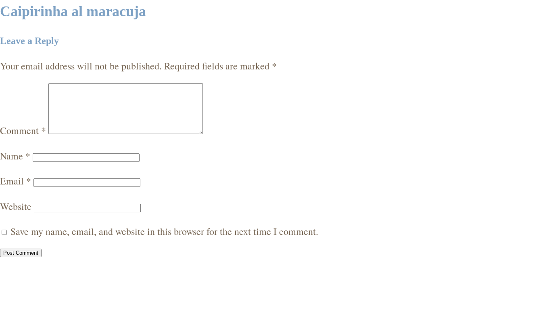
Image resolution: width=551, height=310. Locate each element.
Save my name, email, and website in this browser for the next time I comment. (164, 231)
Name (15, 155)
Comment (23, 130)
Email (15, 180)
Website (15, 206)
